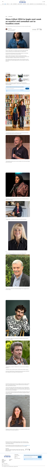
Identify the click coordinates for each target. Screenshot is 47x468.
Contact (15, 456)
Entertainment (10, 16)
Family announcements (17, 458)
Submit (27, 88)
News (6, 16)
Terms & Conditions (17, 455)
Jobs (15, 457)
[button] (3, 1)
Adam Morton (10, 28)
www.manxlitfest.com (26, 445)
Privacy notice (39, 458)
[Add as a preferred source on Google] (34, 29)
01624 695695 (5, 463)
